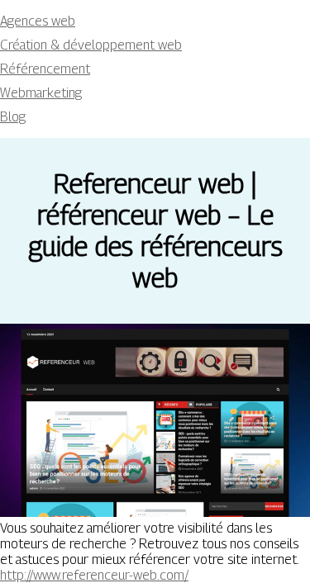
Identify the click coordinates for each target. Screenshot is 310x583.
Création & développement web (91, 45)
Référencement (45, 69)
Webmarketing (41, 93)
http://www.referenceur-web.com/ (94, 575)
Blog (13, 117)
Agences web (37, 21)
